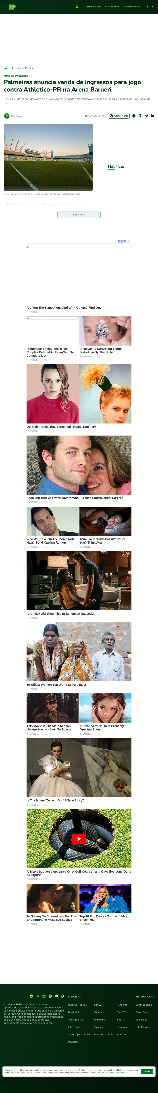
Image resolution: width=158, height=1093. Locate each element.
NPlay (97, 1005)
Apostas (121, 1034)
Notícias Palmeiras (26, 68)
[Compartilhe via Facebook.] (134, 116)
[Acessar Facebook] (50, 996)
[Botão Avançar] (152, 7)
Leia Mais (79, 214)
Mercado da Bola (112, 6)
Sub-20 (121, 1012)
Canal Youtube (143, 1005)
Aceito (147, 1071)
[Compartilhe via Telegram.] (146, 116)
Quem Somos (143, 1012)
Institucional (144, 996)
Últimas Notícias (93, 6)
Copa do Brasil (76, 1019)
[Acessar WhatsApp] (31, 996)
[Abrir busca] (77, 7)
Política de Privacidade (116, 1072)
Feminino (122, 1005)
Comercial (141, 1019)
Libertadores (75, 1027)
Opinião (98, 1027)
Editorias (74, 996)
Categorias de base (133, 6)
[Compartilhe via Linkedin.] (152, 116)
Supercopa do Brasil (79, 1034)
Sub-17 (121, 1019)
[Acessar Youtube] (56, 996)
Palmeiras (14, 204)
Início (6, 68)
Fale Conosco (142, 1027)
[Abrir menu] (5, 7)
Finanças (122, 1027)
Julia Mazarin (16, 116)
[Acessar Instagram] (44, 996)
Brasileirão (74, 1012)
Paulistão (73, 1042)
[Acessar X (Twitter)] (38, 996)
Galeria (98, 1012)
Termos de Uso (97, 1072)
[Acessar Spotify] (62, 996)
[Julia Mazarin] (7, 116)
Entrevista (100, 1019)
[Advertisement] (79, 40)
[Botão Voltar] (147, 7)
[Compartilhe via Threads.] (140, 116)
